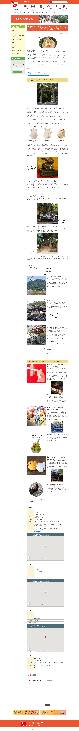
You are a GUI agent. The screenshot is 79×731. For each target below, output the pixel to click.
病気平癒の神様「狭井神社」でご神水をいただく (36, 73)
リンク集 (33, 719)
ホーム (12, 12)
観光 (25, 7)
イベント (49, 7)
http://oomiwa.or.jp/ (37, 531)
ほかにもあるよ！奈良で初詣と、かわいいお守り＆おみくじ (38, 75)
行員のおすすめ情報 (15, 53)
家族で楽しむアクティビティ (16, 50)
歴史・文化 (33, 7)
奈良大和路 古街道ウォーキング (17, 39)
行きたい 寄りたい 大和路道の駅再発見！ (17, 36)
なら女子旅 (19, 12)
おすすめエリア (14, 42)
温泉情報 (13, 47)
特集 (64, 7)
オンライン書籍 (27, 719)
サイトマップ (49, 719)
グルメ (41, 7)
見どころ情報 (19, 719)
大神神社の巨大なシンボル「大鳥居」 (34, 72)
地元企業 (57, 7)
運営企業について (41, 719)
